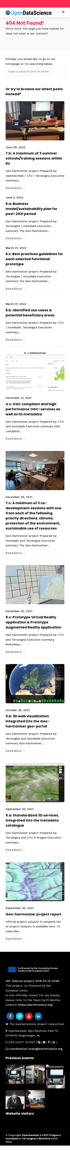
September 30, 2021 (20, 809)
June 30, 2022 (15, 147)
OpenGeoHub (30, 1135)
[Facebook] (10, 1016)
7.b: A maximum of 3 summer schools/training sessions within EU (34, 158)
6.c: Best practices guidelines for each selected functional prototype (34, 259)
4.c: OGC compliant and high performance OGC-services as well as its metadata (33, 409)
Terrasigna (28, 1138)
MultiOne (44, 1138)
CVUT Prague (50, 1135)
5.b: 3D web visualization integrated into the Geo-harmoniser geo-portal (27, 721)
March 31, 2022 (16, 248)
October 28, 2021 (18, 710)
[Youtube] (29, 1016)
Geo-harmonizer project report (33, 914)
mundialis (12, 1138)
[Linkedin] (38, 1016)
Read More (14, 188)
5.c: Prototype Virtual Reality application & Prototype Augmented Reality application (33, 622)
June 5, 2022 (14, 197)
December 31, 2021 (19, 398)
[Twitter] (19, 1016)
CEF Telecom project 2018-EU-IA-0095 (32, 981)
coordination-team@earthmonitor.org (35, 1049)
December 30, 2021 (19, 497)
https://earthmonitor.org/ (35, 1004)
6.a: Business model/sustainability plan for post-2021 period (31, 208)
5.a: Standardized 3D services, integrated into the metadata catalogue (32, 820)
